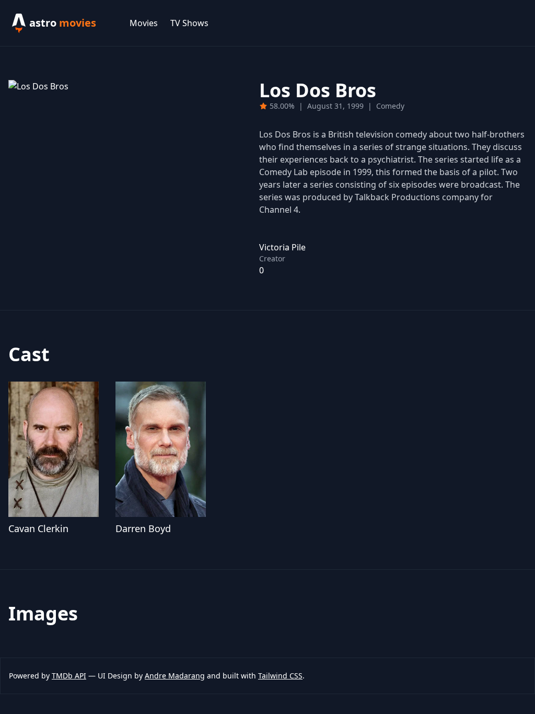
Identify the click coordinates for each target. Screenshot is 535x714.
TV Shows (189, 23)
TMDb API (69, 676)
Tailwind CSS (280, 676)
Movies (144, 23)
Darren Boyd (143, 528)
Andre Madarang (175, 676)
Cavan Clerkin (38, 528)
